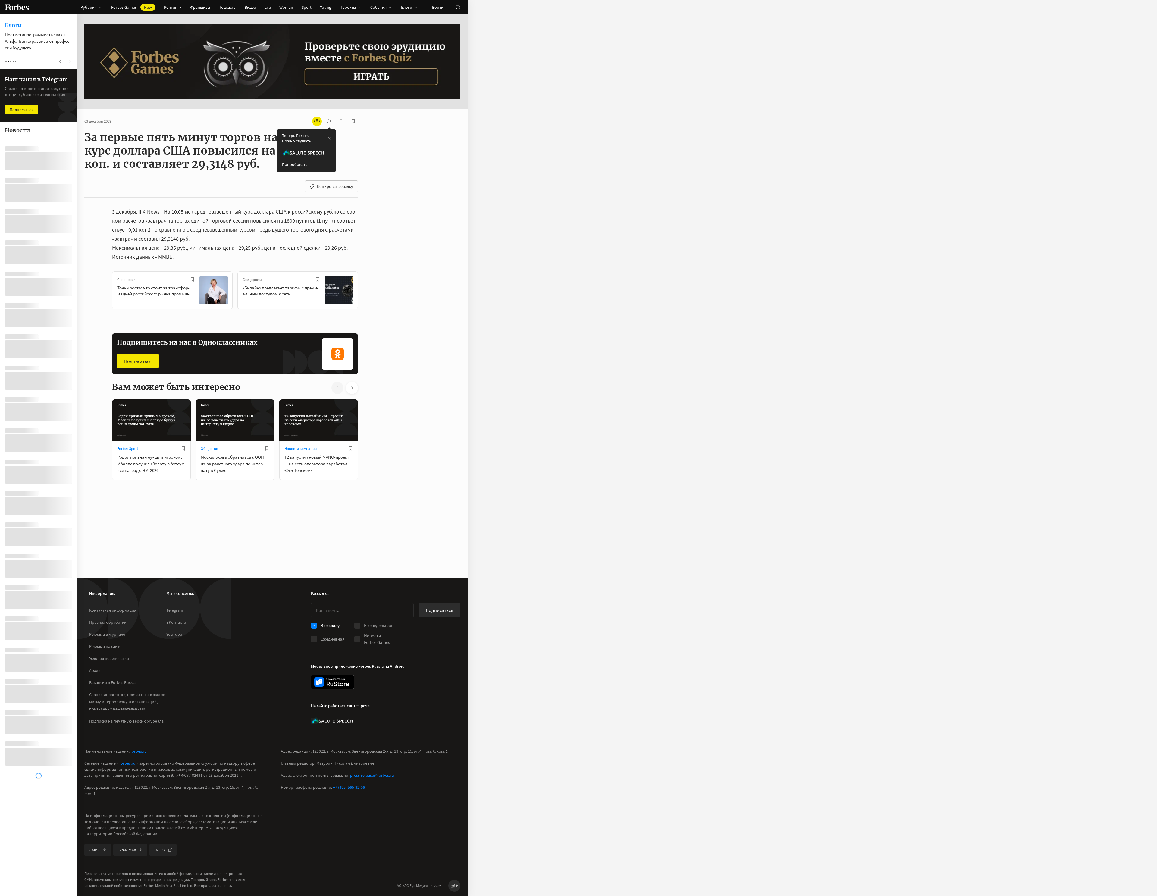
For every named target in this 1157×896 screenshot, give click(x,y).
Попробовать (294, 164)
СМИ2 (94, 850)
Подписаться (138, 361)
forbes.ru (138, 751)
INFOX (160, 850)
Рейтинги (173, 7)
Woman (286, 7)
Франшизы (200, 7)
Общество (209, 448)
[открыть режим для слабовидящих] (317, 121)
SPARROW (127, 850)
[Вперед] (367, 291)
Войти (438, 7)
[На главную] (17, 7)
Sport (307, 7)
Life (268, 7)
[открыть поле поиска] (458, 7)
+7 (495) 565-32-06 (349, 787)
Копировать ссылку (335, 186)
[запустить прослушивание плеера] (329, 121)
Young (325, 7)
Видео (250, 7)
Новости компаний (300, 448)
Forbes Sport (127, 448)
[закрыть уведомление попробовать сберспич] (329, 138)
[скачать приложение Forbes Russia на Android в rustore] (332, 682)
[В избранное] (192, 279)
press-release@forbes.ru (372, 775)
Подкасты (227, 7)
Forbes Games (131, 7)
